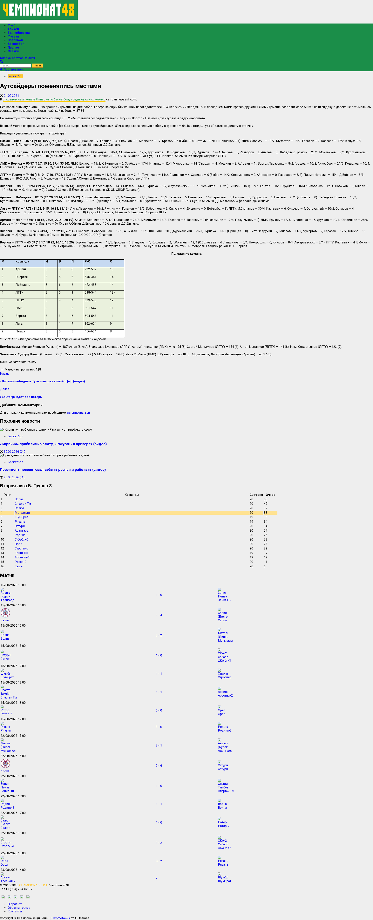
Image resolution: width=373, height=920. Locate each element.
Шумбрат (21, 517)
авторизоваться (78, 412)
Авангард (22, 530)
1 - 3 (159, 615)
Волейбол (15, 40)
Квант (19, 566)
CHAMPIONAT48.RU (33, 885)
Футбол (13, 25)
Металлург (22, 513)
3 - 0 (159, 727)
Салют (19, 508)
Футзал (13, 36)
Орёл (18, 544)
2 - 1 (159, 745)
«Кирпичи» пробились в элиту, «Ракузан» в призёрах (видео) (53, 444)
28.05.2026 (12, 477)
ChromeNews (60, 918)
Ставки (13, 51)
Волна (19, 499)
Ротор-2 (20, 562)
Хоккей (13, 29)
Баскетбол (16, 44)
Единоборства (19, 33)
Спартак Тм (23, 504)
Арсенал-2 (22, 557)
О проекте (15, 904)
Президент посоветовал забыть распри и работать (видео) (53, 469)
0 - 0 (159, 710)
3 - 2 (159, 635)
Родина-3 (21, 535)
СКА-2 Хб (21, 539)
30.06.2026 (12, 451)
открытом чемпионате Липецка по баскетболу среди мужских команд (54, 99)
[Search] (1, 62)
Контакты (15, 911)
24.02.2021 (11, 96)
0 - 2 (159, 861)
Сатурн (20, 526)
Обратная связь (19, 908)
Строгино (21, 548)
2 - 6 (159, 765)
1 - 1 (159, 674)
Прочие (13, 47)
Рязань (20, 521)
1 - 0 (159, 595)
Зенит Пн (21, 553)
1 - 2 (159, 843)
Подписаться (13, 69)
